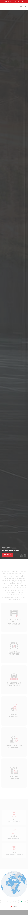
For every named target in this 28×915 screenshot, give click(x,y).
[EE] (7, 6)
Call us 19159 (8, 1)
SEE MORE (6, 554)
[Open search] (25, 6)
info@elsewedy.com (18, 1)
